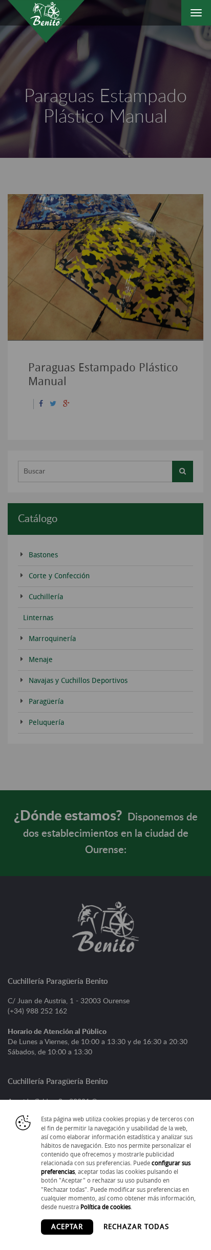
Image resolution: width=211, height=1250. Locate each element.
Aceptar (67, 1226)
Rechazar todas (136, 1226)
